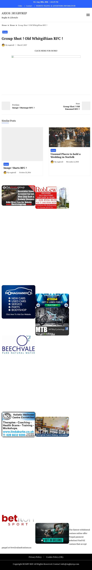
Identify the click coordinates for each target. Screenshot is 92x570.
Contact (29, 6)
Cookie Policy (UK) (54, 557)
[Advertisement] (18, 242)
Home (5, 32)
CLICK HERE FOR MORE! (46, 50)
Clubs (20, 6)
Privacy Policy (35, 557)
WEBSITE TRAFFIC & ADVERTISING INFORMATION (55, 6)
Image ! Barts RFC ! (15, 167)
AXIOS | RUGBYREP (14, 13)
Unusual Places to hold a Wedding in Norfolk (66, 155)
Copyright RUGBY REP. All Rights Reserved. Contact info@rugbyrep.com (46, 564)
